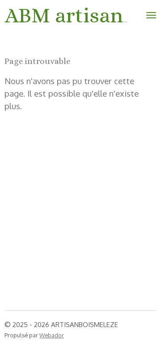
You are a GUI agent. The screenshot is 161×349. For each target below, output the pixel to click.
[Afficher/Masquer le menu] (151, 15)
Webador (51, 335)
